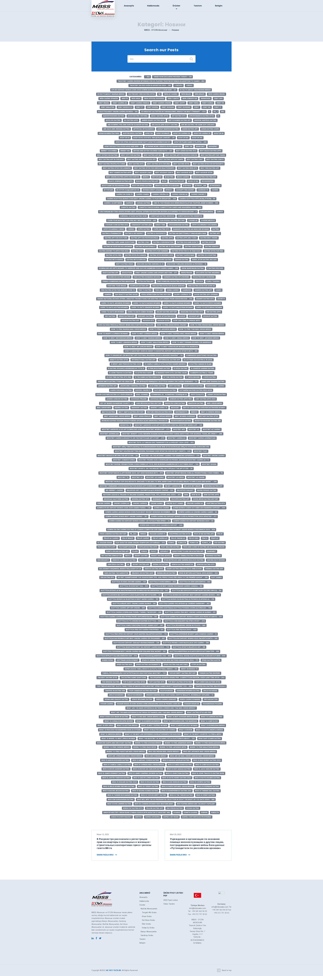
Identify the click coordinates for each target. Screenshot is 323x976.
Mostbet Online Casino (214, 455)
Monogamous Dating (181, 421)
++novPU (178, 85)
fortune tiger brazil (116, 286)
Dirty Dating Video (124, 264)
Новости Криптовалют (121, 817)
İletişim (218, 5)
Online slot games (174, 503)
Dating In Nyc (208, 242)
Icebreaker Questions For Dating (201, 355)
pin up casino (143, 538)
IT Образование (193, 377)
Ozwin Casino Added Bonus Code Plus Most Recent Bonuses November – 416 (140, 512)
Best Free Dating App (209, 168)
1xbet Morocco (125, 107)
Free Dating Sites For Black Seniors (168, 286)
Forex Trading (213, 281)
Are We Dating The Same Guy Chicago (198, 125)
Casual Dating (143, 203)
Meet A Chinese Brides (210, 412)
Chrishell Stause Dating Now (133, 216)
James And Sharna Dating (212, 381)
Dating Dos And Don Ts (187, 242)
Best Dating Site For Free (158, 164)
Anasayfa (129, 5)
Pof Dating (219, 543)
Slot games (216, 577)
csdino (131, 229)
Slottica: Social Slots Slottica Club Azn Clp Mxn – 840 (199, 656)
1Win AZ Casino (171, 94)
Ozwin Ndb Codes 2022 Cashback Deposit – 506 (161, 525)
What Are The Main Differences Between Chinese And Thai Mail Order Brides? (161, 708)
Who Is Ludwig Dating (200, 782)
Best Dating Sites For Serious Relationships (154, 168)
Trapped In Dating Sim (115, 691)
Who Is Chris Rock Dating (207, 765)
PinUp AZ (214, 538)
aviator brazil (163, 133)
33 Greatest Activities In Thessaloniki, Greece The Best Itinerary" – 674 (173, 112)
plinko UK (194, 543)
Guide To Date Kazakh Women (146, 303)
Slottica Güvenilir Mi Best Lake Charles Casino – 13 (193, 634)
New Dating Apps (211, 495)
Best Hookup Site (184, 172)
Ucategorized (166, 691)
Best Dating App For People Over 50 (181, 155)
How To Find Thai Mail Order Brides (195, 329)
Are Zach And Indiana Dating (116, 129)
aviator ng (197, 138)
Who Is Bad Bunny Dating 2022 (207, 760)
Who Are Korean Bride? (156, 756)
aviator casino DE (181, 133)
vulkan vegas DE (191, 704)
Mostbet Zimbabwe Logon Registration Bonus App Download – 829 (131, 486)
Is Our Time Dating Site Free (118, 377)
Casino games (142, 194)
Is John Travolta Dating (120, 373)
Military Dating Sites (208, 416)
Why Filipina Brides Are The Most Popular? (196, 804)
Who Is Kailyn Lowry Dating (146, 778)
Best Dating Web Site (187, 168)
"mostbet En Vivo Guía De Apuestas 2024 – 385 (150, 85)
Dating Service (212, 246)
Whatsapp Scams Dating (209, 738)
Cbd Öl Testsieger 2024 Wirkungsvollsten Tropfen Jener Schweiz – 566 (186, 203)
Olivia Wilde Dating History (205, 499)
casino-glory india (113, 203)
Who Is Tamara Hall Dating (207, 791)
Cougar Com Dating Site (116, 225)
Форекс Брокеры (152, 817)
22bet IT (217, 107)
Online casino (103, 503)
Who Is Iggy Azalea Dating (179, 769)
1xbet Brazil (103, 103)
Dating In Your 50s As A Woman (117, 246)
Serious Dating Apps (154, 569)
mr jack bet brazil (192, 486)
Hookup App (194, 316)
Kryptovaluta (197, 394)
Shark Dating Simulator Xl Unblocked (184, 569)
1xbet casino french (139, 103)
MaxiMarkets (181, 412)
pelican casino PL (158, 534)
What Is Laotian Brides (127, 725)
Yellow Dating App (154, 808)
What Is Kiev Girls (105, 725)
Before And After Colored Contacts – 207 (152, 151)
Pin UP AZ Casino (111, 538)
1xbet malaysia (107, 107)
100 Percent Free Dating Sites (141, 94)
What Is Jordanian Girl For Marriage (180, 721)
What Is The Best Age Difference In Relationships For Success (153, 734)
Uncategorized (210, 691)
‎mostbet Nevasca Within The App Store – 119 (118, 455)
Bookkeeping (208, 181)
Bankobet (200, 146)
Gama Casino (173, 290)
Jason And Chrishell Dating (133, 386)
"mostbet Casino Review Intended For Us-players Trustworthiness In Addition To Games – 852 (161, 81)
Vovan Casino (106, 704)
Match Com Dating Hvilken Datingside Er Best (204, 408)
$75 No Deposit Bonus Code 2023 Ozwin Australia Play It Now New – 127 (143, 90)
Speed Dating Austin (211, 660)
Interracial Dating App (169, 360)
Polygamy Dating (127, 547)
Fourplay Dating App (139, 286)
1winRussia (205, 98)
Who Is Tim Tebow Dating (181, 795)
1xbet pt (139, 107)
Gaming (107, 294)
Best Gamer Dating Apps (120, 172)
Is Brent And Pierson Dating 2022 (126, 364)
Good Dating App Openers (206, 294)
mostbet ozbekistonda (124, 460)
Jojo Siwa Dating (157, 386)
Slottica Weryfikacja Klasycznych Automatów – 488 (194, 651)
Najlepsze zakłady (185, 490)
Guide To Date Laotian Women (114, 307)
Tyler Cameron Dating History (142, 691)
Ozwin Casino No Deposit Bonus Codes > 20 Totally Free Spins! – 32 (139, 521)
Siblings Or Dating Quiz (142, 573)
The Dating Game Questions (133, 677)
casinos (129, 203)
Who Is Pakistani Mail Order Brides (177, 786)
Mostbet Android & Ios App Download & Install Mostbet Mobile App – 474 (136, 429)
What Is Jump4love (209, 721)
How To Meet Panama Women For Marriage (191, 342)
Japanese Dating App (107, 386)
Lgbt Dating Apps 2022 (205, 399)
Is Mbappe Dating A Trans (201, 373)
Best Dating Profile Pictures (112, 164)
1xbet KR (220, 103)
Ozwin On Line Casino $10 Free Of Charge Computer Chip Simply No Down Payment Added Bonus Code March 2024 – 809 (161, 529)
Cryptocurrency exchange (204, 225)
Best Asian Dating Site (186, 151)
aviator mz (183, 138)
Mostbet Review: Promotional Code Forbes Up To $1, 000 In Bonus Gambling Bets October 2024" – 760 (152, 464)
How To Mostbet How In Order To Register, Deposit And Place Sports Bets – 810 (161, 351)
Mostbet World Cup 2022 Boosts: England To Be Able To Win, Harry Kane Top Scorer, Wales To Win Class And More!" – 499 (161, 482)
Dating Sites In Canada (135, 255)
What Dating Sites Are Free (199, 712)
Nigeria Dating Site (140, 499)
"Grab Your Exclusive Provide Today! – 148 (172, 77)
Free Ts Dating (145, 290)
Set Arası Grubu (148, 920)
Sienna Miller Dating (166, 573)
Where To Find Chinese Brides (116, 747)
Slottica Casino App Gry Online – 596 (128, 608)
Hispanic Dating (145, 316)
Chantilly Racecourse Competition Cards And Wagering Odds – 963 (170, 207)
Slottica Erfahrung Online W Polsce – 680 (186, 625)
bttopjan (108, 190)
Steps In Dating (198, 664)
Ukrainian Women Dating (188, 691)
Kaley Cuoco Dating (193, 386)
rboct (128, 556)
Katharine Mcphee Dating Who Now (195, 390)
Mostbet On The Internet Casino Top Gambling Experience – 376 (170, 455)
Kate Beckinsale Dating (165, 390)
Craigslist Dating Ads (141, 225)
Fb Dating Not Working (203, 277)
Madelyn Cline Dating (175, 403)
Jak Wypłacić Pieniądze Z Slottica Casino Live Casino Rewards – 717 (166, 381)
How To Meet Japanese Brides (205, 338)
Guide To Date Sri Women (112, 312)
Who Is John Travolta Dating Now (208, 773)
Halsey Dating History (167, 312)
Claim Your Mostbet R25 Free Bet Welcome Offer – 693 (131, 220)
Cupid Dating (144, 229)
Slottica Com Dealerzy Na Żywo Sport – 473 (185, 621)
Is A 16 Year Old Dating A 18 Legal (198, 360)
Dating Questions (193, 246)
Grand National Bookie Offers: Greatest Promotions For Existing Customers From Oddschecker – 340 (144, 299)
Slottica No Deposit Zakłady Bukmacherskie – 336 (136, 643)
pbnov (143, 534)
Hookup (181, 316)
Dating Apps (167, 238)
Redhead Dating (213, 556)
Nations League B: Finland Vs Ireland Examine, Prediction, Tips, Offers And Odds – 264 (142, 495)
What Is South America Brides (209, 730)
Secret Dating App (141, 564)
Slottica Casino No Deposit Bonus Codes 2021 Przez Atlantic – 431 (191, 617)
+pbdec (189, 85)
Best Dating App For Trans (213, 155)
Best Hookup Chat (143, 172)
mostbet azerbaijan (109, 434)
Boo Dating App (177, 181)
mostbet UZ (137, 477)
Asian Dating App (190, 129)
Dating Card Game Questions (121, 242)
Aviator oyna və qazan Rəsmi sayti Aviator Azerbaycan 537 (143, 142)
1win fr (125, 98)
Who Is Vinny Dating (205, 795)
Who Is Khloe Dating (149, 782)
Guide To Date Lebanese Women (145, 307)
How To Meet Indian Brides (212, 334)
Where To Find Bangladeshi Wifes (210, 743)
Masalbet (175, 408)
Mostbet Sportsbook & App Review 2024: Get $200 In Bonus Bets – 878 (131, 473)
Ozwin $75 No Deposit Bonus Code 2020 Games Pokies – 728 (123, 508)
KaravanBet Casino (215, 386)
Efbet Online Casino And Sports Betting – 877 (156, 273)
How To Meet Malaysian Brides (155, 342)
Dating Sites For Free (213, 251)
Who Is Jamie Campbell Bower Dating (145, 773)
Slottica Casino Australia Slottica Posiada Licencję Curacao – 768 (179, 608)
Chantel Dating (128, 207)
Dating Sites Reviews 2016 (161, 255)
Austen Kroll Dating (132, 133)
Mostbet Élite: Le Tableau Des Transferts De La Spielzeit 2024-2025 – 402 (161, 442)
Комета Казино (190, 812)
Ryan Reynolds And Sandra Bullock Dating (184, 560)
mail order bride (214, 403)
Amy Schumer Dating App (179, 120)
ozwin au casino (161, 508)
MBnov (194, 412)
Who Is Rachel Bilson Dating (116, 791)
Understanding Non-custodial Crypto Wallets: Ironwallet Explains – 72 (179, 695)
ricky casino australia (149, 560)
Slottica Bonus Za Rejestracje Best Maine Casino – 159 (133, 599)
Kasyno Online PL (143, 390)
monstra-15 (125, 425)
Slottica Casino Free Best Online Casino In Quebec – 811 (190, 612)
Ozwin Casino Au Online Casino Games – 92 (197, 512)
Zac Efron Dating (175, 808)
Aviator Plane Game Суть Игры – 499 (190, 142)
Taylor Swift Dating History (182, 673)
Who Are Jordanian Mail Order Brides (125, 756)
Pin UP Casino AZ (160, 538)
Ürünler (176, 5)
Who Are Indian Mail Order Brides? (164, 751)
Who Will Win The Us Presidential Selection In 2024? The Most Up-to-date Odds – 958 (175, 799)
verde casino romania (190, 699)
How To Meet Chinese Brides (144, 334)
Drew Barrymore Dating (193, 268)
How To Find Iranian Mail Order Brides (128, 329)
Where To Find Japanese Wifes (173, 747)
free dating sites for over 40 (201, 286)
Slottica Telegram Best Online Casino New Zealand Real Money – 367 (134, 651)
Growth (221, 299)
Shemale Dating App (214, 569)
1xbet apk (218, 98)
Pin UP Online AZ (178, 538)
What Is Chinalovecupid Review (118, 721)
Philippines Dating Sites (180, 534)
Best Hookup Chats (164, 172)
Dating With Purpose (136, 260)
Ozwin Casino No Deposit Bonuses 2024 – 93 (193, 521)
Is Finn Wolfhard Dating (159, 368)
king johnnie (142, 394)
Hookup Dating (210, 316)
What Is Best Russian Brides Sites (182, 717)
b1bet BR (188, 146)
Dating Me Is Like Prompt (170, 246)
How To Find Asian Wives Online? (172, 325)
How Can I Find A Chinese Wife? (187, 320)
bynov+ (169, 190)
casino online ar (179, 194)
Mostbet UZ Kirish (175, 477)
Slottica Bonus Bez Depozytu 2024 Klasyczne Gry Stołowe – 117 (131, 595)
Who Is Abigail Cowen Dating (145, 760)
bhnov (146, 177)
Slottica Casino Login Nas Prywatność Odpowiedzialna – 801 (128, 617)
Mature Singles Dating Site (159, 412)
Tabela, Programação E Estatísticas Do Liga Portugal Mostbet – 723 (134, 673)
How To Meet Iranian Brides (148, 338)
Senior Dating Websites (182, 564)
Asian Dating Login (210, 129)
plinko (171, 543)
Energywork (186, 273)
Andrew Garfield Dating (205, 120)
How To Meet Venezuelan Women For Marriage (177, 347)
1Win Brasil (186, 94)
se (128, 564)
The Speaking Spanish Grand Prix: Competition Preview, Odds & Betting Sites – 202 (187, 677)
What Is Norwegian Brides (213, 725)
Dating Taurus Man (185, 255)
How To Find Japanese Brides (163, 329)
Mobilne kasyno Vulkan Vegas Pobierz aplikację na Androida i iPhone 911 (135, 421)
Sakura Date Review (216, 560)
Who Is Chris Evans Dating (180, 765)
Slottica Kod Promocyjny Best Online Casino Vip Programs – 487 (135, 638)
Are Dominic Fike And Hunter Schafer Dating (128, 125)
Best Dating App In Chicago (111, 159)
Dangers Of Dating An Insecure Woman (191, 229)
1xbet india (194, 103)
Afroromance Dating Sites (201, 116)
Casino (215, 190)
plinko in (182, 543)
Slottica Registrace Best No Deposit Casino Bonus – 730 (143, 647)
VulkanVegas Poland (212, 704)
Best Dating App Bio (153, 155)
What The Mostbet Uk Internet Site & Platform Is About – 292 (167, 738)
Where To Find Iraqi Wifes (144, 747)
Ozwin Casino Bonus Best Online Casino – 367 (126, 516)
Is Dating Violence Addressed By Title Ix (126, 368)
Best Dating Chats (215, 159)
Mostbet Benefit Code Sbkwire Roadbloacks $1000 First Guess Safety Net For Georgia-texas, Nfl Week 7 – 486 (172, 434)
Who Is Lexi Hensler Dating (175, 782)
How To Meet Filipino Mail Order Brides (178, 334)
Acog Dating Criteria (137, 116)
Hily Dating (110, 316)
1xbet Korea (207, 103)
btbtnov (187, 186)
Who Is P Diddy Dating (148, 786)
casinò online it (198, 194)
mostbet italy (200, 451)
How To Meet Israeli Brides (177, 338)
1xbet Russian (168, 107)
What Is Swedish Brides (110, 734)
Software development (127, 660)
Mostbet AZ (194, 429)
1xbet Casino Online (162, 103)
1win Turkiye (173, 98)
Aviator (149, 133)
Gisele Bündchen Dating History (156, 294)
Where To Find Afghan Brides (148, 743)
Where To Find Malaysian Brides (204, 747)
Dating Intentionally (145, 246)
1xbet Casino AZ (120, 103)
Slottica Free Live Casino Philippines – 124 (144, 630)
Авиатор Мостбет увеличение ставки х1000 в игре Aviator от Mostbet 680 (136, 812)
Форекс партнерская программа (196, 817)
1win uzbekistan (189, 98)
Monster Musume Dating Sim (208, 421)
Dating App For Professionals (144, 238)
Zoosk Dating (192, 808)
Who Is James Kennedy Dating (111, 773)
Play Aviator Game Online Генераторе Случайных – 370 (140, 543)
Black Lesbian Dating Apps (121, 181)
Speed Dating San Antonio (176, 664)
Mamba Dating (121, 408)
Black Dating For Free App (204, 177)
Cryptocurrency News (113, 229)
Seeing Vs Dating (160, 564)
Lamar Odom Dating (216, 394)
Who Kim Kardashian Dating (120, 799)
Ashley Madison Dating (168, 129)
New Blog (196, 495)
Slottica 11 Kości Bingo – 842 (162, 582)
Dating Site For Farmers (157, 251)
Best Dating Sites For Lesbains (117, 168)
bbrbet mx (125, 151)
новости (215, 812)
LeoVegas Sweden (158, 399)
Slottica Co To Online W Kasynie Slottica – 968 (139, 621)
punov (144, 551)
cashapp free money (185, 190)
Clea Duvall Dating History (172, 220)
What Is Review (185, 730)
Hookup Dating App (130, 320)
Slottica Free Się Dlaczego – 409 (181, 630)
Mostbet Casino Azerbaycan (202, 438)
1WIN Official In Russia (154, 98)
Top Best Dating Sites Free (180, 682)
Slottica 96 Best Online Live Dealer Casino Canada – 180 (177, 586)
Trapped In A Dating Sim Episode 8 (210, 686)
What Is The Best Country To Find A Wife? (203, 734)
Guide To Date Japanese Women (115, 303)
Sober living (107, 660)
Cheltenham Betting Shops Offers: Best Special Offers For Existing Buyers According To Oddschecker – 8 (148, 212)
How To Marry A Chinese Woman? (113, 334)
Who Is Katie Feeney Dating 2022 (176, 778)
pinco (204, 538)
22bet (196, 107)
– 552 (147, 77)
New (186, 495)
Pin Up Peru (193, 538)
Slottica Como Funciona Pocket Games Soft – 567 (140, 625)
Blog (164, 181)
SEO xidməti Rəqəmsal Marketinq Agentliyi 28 (120, 569)
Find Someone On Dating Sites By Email (174, 281)
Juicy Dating (175, 386)
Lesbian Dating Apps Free (181, 399)
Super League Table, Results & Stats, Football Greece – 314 (151, 669)
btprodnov (215, 186)
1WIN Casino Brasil (216, 94)
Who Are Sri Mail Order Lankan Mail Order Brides (192, 756)
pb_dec (133, 534)
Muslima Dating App (213, 486)
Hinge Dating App (126, 316)
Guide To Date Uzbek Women (140, 312)
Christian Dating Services (162, 216)
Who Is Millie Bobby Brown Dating (118, 786)
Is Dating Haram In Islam (200, 364)
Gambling (186, 290)
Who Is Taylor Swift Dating (153, 795)
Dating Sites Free (114, 255)
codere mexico (208, 220)
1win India (135, 98)
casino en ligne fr (124, 194)
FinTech (199, 281)
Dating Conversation (163, 242)
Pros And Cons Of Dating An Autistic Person (203, 547)
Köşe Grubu (147, 916)
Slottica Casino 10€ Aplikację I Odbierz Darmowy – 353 (184, 603)
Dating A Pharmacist (112, 233)
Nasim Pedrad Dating (206, 490)
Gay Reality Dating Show (126, 294)
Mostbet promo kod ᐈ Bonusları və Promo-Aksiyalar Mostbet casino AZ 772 (173, 460)
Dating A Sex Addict (134, 233)
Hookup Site (148, 320)
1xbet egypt (179, 103)
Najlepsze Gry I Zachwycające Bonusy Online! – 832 (150, 490)
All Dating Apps (131, 120)
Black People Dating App (147, 181)
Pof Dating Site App (106, 547)
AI (218, 116)
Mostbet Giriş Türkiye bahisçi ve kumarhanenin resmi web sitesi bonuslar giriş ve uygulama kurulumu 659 (161, 447)
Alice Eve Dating (113, 120)
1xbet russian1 (183, 107)
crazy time (160, 225)
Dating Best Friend (209, 238)
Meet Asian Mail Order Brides (117, 416)
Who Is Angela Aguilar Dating (176, 760)
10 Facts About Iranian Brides (111, 94)
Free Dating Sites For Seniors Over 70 (118, 290)
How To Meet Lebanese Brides (124, 342)
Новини (204, 812)
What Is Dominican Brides (148, 721)
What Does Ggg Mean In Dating (114, 717)
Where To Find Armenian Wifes (178, 743)
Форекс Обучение (171, 817)
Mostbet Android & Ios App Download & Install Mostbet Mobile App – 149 (168, 425)
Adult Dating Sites (159, 116)
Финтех (138, 817)
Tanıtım (198, 5)
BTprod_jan (200, 186)
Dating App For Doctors (116, 238)
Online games (157, 503)
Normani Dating (160, 499)
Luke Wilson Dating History (149, 403)
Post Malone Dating (170, 547)
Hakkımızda (153, 5)
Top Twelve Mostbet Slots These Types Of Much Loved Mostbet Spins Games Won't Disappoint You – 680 (144, 686)
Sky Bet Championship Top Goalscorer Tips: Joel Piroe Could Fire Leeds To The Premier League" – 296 (163, 577)
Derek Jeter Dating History (204, 260)
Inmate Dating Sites (119, 360)
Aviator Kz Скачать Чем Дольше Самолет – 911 (154, 138)
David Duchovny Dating (160, 260)
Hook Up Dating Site (165, 316)
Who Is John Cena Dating (177, 773)
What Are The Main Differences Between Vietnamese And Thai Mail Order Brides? (147, 712)
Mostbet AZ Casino (211, 429)
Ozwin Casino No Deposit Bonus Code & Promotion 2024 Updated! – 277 (184, 516)
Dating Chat (144, 242)
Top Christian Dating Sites (207, 682)
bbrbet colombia (109, 151)
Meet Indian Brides (162, 416)
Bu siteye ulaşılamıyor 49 (127, 190)
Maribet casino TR (159, 408)
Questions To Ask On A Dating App (188, 551)
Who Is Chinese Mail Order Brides (149, 765)
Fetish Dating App (146, 281)
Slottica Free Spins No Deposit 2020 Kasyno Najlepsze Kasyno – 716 (136, 634)
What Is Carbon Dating (211, 717)
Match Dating (108, 412)
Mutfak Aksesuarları (149, 909)
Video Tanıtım (169, 904)
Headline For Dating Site (192, 312)
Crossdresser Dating (178, 225)
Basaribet (213, 146)
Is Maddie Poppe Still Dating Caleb (171, 373)
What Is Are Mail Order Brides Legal (148, 717)
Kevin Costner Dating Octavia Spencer (114, 394)
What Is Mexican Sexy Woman (184, 725)
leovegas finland (139, 399)
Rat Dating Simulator (111, 556)
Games (218, 290)
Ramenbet (211, 551)
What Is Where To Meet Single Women (118, 738)
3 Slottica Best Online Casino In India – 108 (118, 112)
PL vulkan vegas (105, 543)
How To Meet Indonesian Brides (117, 338)
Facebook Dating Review (119, 277)
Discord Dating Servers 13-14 (150, 264)
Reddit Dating (141, 556)
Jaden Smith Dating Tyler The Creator (115, 381)
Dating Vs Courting (207, 255)
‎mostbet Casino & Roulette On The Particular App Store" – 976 (135, 438)
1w (159, 94)
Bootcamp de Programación (115, 186)
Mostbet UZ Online (196, 477)
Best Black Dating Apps (210, 151)
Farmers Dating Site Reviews (176, 277)
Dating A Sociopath (156, 233)
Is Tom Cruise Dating (172, 377)
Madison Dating (195, 403)
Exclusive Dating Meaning (208, 273)
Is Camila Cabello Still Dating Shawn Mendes (165, 364)
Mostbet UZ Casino (155, 477)
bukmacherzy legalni (152, 190)
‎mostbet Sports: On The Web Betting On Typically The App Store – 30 (161, 468)
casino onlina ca (160, 194)
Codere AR (192, 220)
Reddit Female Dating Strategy (188, 556)
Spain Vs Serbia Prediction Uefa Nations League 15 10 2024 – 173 (170, 660)
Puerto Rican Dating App (117, 551)
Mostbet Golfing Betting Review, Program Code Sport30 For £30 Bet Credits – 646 (153, 451)
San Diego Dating (116, 564)
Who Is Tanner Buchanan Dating (122, 795)
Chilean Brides (206, 212)
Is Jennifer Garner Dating (202, 368)
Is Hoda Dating (180, 368)
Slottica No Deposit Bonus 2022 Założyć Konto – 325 (193, 638)
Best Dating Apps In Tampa (171, 159)
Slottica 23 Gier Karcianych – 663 (194, 582)
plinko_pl (206, 543)
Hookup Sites (163, 320)
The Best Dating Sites (107, 677)
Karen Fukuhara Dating (121, 390)
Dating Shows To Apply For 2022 (114, 251)
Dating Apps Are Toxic (186, 238)
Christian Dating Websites (190, 216)
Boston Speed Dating (142, 186)
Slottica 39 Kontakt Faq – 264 (134, 586)
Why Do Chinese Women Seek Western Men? (154, 804)
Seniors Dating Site (206, 564)
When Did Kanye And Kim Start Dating (114, 743)
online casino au (121, 503)
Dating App (215, 233)
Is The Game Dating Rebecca (147, 377)
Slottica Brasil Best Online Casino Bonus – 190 (134, 603)
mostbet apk (179, 429)
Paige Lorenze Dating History (113, 534)
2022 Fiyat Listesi (170, 900)
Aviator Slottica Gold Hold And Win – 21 (123, 146)
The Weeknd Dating (110, 682)
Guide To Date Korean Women (177, 303)
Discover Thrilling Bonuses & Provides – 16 (186, 264)
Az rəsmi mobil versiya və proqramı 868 (163, 146)
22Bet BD (207, 107)
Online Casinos (140, 503)
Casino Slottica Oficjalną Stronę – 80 (197, 199)
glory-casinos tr (182, 294)
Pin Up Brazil (127, 538)
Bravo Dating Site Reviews (167, 186)
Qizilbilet (164, 551)
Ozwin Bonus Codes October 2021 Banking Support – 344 (199, 508)
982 (222, 112)
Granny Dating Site (205, 299)
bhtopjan (156, 177)
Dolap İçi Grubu (148, 928)
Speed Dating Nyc (124, 664)
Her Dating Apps (213, 312)
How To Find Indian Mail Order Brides (207, 325)
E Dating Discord (215, 268)
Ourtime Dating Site (215, 503)
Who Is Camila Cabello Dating (117, 765)
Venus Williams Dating (142, 699)
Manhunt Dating (139, 408)
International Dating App (143, 360)
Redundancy (103, 560)
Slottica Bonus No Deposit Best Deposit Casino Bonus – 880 (192, 595)
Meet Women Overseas (185, 416)
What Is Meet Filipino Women (154, 725)
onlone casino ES (195, 503)
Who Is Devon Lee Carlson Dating (148, 769)
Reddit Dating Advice (161, 556)
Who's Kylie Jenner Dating (119, 804)
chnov (220, 212)
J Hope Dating (209, 377)
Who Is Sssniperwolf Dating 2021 (176, 791)
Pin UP (220, 534)
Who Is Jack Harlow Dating (206, 769)
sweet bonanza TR (189, 669)
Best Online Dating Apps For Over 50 (122, 177)
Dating (215, 229)
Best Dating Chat (195, 159)
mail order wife (104, 408)
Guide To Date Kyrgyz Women (207, 303)
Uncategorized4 (134, 695)
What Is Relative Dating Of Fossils (159, 730)
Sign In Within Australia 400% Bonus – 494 (198, 573)
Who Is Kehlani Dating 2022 (124, 782)
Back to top (227, 970)
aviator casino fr (202, 133)
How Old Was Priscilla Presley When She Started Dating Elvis (125, 325)
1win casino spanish (109, 98)
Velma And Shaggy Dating (116, 699)
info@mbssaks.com (197, 908)
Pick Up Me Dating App (204, 534)
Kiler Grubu (146, 924)
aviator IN (218, 133)
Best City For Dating (130, 155)
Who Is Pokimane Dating (208, 786)
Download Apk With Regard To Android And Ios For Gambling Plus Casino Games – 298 (138, 268)
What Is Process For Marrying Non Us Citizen (120, 730)
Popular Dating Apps (147, 547)
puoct (154, 551)
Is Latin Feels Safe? (143, 373)
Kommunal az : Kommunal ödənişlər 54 (169, 394)
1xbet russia (152, 107)
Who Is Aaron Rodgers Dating (115, 760)
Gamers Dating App (203, 290)
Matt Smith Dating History (131, 412)
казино (176, 812)
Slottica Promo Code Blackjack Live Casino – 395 (186, 643)
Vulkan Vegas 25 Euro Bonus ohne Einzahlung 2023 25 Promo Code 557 (149, 704)
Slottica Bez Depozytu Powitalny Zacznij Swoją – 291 (196, 590)
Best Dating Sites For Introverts (208, 164)
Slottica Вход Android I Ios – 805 (155, 656)
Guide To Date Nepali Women (209, 307)
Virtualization (211, 699)
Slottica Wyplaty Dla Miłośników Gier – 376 (117, 656)
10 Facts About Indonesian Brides (195, 90)
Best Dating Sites (181, 164)
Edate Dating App (110, 273)
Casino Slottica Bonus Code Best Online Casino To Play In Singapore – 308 (141, 199)
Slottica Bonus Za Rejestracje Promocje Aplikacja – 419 (188, 599)
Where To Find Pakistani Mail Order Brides (125, 751)
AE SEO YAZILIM (113, 970)
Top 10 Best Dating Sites (134, 682)
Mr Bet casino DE (173, 486)
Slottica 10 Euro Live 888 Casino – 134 (129, 582)
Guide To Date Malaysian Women (178, 307)
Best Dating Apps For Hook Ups (141, 159)
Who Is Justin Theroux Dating (116, 778)
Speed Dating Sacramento (148, 664)
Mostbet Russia (209, 464)
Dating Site (137, 251)
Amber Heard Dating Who (153, 120)
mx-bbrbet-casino (114, 490)
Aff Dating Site (179, 116)
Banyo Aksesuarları (149, 931)
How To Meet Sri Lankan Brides (138, 347)
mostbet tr (123, 477)
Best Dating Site (136, 164)
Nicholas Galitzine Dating (116, 499)
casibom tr (203, 190)
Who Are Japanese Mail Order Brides (199, 751)
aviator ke (125, 138)
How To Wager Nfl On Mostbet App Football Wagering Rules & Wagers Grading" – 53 (144, 355)
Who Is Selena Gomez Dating (145, 791)
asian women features (109, 133)
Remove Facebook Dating (124, 560)
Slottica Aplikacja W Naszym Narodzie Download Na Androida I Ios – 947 (134, 590)
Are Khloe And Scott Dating (165, 125)
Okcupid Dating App (180, 499)
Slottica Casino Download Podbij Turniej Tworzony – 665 (134, 612)
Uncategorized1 (116, 695)
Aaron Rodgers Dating (113, 116)
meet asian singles (142, 416)
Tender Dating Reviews (209, 673)
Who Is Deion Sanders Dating (116, 769)
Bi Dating (169, 177)
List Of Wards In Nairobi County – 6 (116, 403)
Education (127, 273)
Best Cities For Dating (107, 155)
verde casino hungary (166, 699)
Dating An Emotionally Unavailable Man (187, 233)
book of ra (193, 181)
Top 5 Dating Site (156, 682)
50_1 (216, 112)
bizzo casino (183, 177)
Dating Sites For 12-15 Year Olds (186, 251)
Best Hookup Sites (204, 172)
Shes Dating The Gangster (116, 573)
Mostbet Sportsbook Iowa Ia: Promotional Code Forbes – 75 (194, 473)
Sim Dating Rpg (107, 577)
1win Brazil (200, 94)
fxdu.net (159, 290)
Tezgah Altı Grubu (149, 912)
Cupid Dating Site (161, 229)
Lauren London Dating (116, 399)
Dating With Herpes (114, 260)
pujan (135, 551)
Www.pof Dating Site (133, 808)
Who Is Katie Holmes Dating (207, 778)
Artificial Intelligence (143, 129)
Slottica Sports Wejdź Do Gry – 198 (189, 647)
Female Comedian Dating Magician (118, 281)
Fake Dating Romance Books (147, 277)
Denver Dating (181, 260)
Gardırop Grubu (147, 935)
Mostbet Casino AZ (176, 438)
